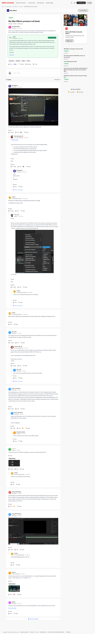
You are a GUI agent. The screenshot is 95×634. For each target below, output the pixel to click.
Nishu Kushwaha (18, 136)
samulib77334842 (15, 26)
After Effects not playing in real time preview (73, 48)
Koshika (13, 602)
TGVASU (13, 197)
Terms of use (32, 632)
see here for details (12, 608)
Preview (28, 60)
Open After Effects (83, 10)
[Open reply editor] (33, 73)
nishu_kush (16, 214)
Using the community (24, 632)
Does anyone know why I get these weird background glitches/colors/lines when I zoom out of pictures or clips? (75, 70)
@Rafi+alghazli (15, 139)
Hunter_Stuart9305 (16, 388)
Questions (21, 6)
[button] (81, 3)
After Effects (15, 6)
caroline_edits (17, 346)
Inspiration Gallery (49, 2)
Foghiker (14, 572)
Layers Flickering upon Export (70, 61)
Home (3, 6)
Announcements (31, 2)
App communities (8, 6)
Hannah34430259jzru (16, 491)
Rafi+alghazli (15, 85)
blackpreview (11, 60)
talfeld (14, 36)
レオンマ (14, 448)
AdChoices (69, 632)
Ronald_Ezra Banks (21, 432)
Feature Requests (40, 2)
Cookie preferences (42, 632)
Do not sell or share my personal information (56, 632)
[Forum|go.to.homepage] (8, 3)
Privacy (36, 632)
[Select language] (74, 3)
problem (23, 60)
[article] (33, 109)
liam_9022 (14, 331)
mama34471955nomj (16, 513)
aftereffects (18, 60)
